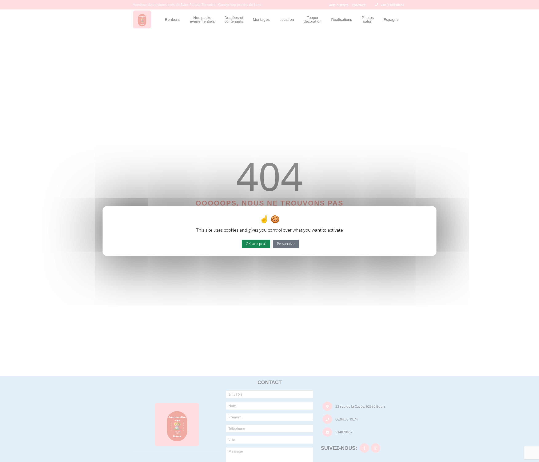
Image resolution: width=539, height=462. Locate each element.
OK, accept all (256, 243)
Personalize (286, 243)
